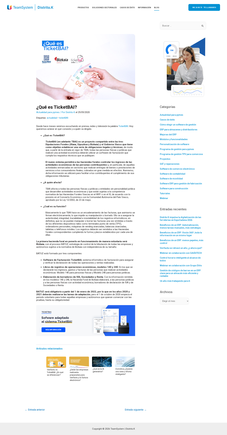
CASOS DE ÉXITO (127, 7)
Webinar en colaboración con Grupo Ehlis (181, 265)
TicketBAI (123, 126)
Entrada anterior (35, 409)
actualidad (52, 117)
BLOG (156, 7)
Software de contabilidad (172, 174)
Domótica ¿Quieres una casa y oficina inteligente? (124, 371)
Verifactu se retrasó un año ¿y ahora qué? (181, 248)
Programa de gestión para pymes (177, 149)
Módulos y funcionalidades (174, 139)
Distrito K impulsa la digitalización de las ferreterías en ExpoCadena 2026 (180, 218)
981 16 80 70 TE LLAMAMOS (204, 7)
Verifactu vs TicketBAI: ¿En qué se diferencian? (55, 372)
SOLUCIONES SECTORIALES (104, 7)
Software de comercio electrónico (177, 169)
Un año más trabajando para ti (175, 281)
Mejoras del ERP (168, 134)
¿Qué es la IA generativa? (98, 370)
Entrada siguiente (136, 409)
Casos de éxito (167, 119)
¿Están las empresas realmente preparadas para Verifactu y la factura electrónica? (79, 375)
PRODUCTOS (83, 7)
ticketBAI (63, 117)
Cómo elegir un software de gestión (178, 124)
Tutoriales (165, 193)
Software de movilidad (171, 178)
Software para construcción (174, 188)
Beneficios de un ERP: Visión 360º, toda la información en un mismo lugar (181, 234)
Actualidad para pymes (47, 112)
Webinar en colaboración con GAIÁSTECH (181, 253)
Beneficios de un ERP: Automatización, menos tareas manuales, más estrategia (180, 226)
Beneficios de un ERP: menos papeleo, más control (181, 241)
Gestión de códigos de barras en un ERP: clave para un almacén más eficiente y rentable (180, 273)
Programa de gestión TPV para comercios (181, 154)
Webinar (164, 198)
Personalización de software (174, 144)
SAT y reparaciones (169, 164)
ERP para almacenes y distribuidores (178, 129)
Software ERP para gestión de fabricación (181, 183)
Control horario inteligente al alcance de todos (180, 259)
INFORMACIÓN (144, 7)
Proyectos (165, 159)
